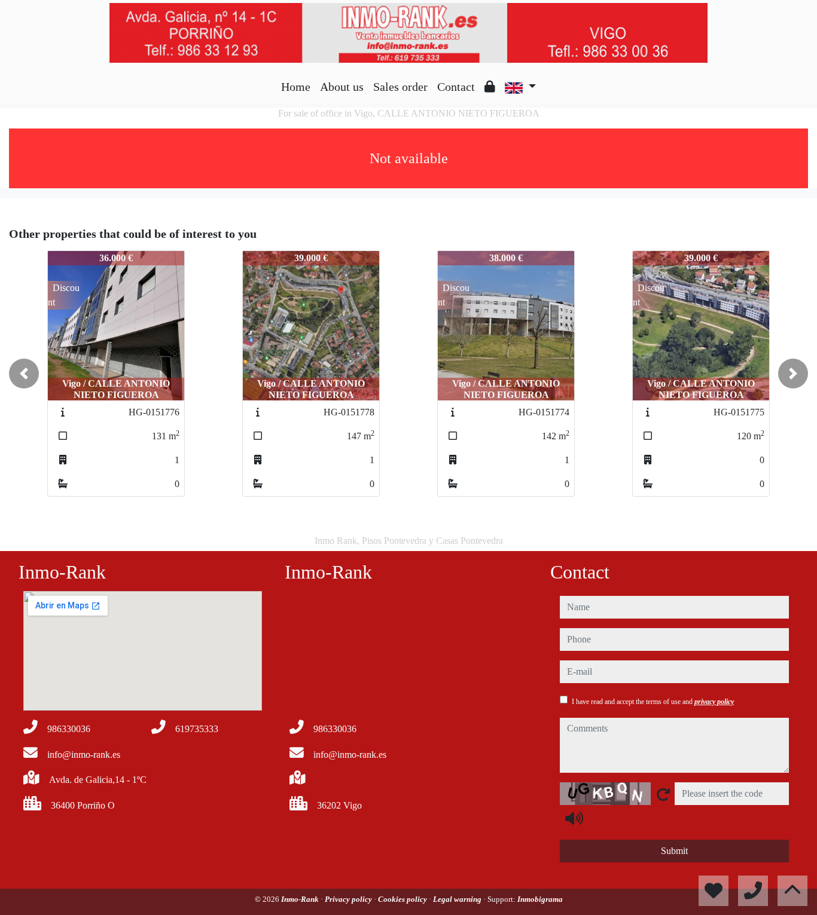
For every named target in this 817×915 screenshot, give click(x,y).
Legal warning (458, 899)
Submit (674, 851)
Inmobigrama (540, 899)
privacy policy (714, 701)
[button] (24, 373)
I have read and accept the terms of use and (653, 701)
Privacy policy (349, 899)
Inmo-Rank (301, 899)
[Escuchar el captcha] (574, 818)
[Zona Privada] (490, 86)
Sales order (400, 86)
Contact (456, 86)
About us (342, 86)
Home (295, 86)
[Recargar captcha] (663, 794)
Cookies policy (403, 899)
